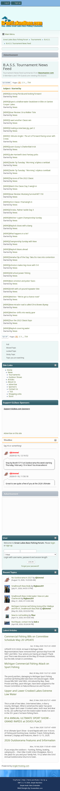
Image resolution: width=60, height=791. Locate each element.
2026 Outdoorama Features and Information (29, 740)
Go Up (5, 337)
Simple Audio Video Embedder (30, 785)
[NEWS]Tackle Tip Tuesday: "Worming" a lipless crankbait (27, 170)
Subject (6, 88)
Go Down (6, 83)
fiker (33, 615)
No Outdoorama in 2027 (21, 577)
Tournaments (14, 374)
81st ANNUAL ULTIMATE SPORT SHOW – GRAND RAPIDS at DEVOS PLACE (27, 719)
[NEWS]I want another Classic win (17, 120)
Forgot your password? (30, 566)
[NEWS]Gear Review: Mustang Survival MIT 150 (23, 194)
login (53, 543)
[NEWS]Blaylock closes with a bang (17, 225)
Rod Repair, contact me (21, 622)
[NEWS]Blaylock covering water (16, 328)
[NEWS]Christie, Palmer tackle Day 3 (18, 210)
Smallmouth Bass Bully (21, 586)
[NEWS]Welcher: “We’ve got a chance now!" (21, 296)
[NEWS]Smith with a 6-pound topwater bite (21, 289)
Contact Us (13, 389)
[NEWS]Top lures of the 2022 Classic (18, 178)
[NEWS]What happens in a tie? (15, 233)
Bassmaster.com (46, 73)
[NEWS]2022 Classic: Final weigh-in (17, 202)
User (5, 538)
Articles (11, 379)
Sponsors (13, 387)
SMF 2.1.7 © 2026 (24, 783)
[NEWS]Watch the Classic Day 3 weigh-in (20, 186)
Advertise (13, 384)
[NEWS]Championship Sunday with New (20, 241)
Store (11, 396)
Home (9, 370)
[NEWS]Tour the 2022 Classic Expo (17, 320)
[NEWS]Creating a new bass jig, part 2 (19, 128)
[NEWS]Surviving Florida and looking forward (22, 94)
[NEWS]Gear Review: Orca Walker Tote (19, 112)
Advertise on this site (13, 433)
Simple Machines (36, 783)
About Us (12, 382)
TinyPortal (16, 780)
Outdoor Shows (15, 377)
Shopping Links (15, 394)
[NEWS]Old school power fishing (16, 273)
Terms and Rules (33, 780)
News (10, 372)
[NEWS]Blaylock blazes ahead (15, 249)
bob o (36, 622)
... (26, 82)
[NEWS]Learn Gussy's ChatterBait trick (19, 146)
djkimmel (14, 452)
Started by (16, 88)
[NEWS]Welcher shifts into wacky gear (19, 312)
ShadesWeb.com (37, 788)
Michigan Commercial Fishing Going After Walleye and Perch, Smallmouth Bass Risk (32, 607)
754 (29, 82)
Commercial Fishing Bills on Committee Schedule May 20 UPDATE (26, 638)
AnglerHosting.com (20, 766)
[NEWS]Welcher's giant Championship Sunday (22, 218)
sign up (9, 545)
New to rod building (19, 615)
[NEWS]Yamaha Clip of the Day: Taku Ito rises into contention (29, 257)
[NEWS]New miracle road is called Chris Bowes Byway (25, 304)
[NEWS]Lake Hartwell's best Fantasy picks (20, 154)
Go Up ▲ (44, 780)
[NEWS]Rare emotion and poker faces (19, 281)
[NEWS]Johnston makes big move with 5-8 (21, 265)
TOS (11, 391)
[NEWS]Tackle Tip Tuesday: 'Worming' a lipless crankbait (26, 162)
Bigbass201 (38, 586)
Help (23, 780)
